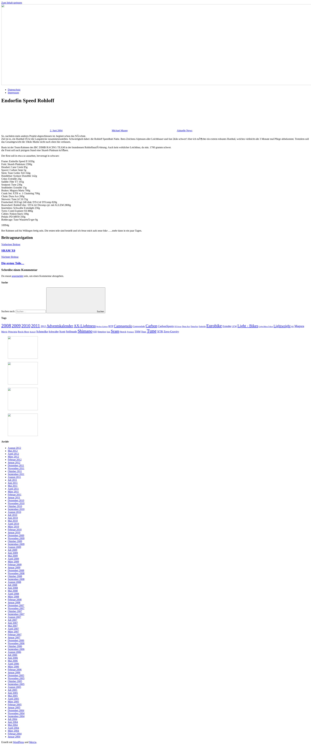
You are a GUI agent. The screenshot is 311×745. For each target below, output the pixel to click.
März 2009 (13, 561)
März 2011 (13, 491)
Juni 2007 (13, 623)
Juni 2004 (13, 722)
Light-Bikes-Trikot (266, 326)
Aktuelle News (184, 130)
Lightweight (282, 326)
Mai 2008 (13, 590)
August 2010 (14, 512)
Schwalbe (54, 331)
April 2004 (13, 728)
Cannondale (139, 326)
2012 (43, 326)
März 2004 (13, 730)
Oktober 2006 (15, 646)
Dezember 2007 (16, 605)
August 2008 (14, 582)
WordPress (18, 742)
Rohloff (33, 332)
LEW (234, 326)
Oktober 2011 (15, 471)
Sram (115, 331)
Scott (62, 331)
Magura (299, 326)
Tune (151, 330)
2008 (6, 325)
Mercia (32, 742)
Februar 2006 (15, 669)
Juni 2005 (13, 693)
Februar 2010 (15, 529)
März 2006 (13, 666)
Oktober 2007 (15, 611)
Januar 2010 (14, 532)
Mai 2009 (13, 555)
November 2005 (16, 678)
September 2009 (16, 544)
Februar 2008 (15, 599)
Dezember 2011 (16, 465)
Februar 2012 (15, 459)
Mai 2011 (12, 485)
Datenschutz (14, 89)
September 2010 (16, 509)
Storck (123, 331)
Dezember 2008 (16, 570)
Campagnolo (123, 326)
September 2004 (16, 716)
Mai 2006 (13, 660)
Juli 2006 (12, 655)
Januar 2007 (14, 637)
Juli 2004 (12, 719)
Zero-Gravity (171, 331)
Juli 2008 (12, 585)
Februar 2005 (15, 704)
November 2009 (16, 538)
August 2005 (14, 687)
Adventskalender (59, 326)
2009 (16, 325)
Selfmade (71, 331)
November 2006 (16, 643)
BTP (110, 326)
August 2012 (14, 448)
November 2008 (16, 573)
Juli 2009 (12, 550)
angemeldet (17, 276)
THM (137, 331)
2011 (35, 325)
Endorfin (202, 326)
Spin (108, 332)
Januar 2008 (14, 602)
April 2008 (13, 593)
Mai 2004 (13, 725)
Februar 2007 (15, 634)
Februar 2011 (14, 494)
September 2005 (16, 684)
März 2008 (13, 596)
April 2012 (13, 453)
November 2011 (16, 468)
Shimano (85, 331)
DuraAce (194, 326)
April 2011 (13, 488)
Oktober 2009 (15, 541)
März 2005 (13, 701)
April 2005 (13, 698)
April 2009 (13, 558)
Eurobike (214, 325)
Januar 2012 (14, 462)
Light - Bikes (247, 326)
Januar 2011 (14, 497)
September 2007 (16, 614)
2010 (25, 325)
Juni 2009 (13, 553)
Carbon (151, 326)
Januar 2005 (14, 707)
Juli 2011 (12, 480)
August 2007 (14, 617)
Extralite (227, 326)
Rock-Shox (23, 331)
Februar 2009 (15, 564)
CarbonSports (166, 326)
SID (95, 332)
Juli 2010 (12, 515)
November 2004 (16, 713)
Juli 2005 (12, 690)
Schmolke (42, 331)
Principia (12, 331)
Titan (143, 331)
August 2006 (14, 652)
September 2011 (16, 474)
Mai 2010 (13, 520)
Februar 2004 (15, 733)
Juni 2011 (13, 483)
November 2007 (16, 608)
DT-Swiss (177, 326)
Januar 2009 (14, 567)
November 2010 (16, 503)
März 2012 (13, 456)
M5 (292, 326)
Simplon (102, 331)
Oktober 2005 (15, 681)
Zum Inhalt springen (11, 2)
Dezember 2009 (16, 535)
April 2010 (13, 523)
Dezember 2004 (16, 710)
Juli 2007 (12, 620)
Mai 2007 (13, 625)
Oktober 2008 (15, 576)
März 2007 (13, 631)
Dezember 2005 (16, 675)
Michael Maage (120, 130)
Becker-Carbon (102, 326)
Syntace (130, 332)
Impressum (13, 92)
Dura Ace (186, 326)
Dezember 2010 (16, 500)
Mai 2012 (13, 450)
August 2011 (14, 477)
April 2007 (13, 628)
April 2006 (13, 663)
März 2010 (13, 526)
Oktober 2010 (15, 506)
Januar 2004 (14, 736)
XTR (160, 331)
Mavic (4, 331)
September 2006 (16, 649)
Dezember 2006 (16, 640)
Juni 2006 (13, 658)
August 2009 (14, 547)
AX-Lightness (85, 326)
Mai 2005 (13, 695)
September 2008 (16, 579)
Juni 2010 (13, 518)
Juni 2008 (13, 588)
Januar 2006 (14, 672)
